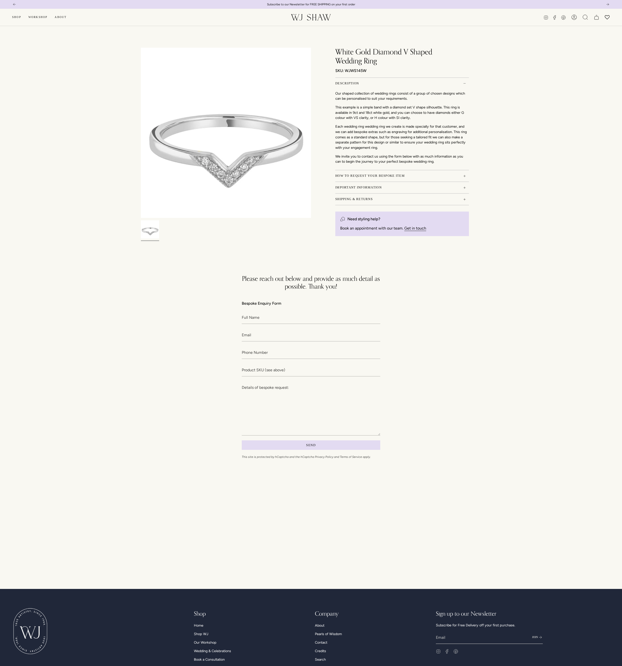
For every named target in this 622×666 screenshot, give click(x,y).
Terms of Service (340, 355)
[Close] (425, 303)
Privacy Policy (405, 351)
